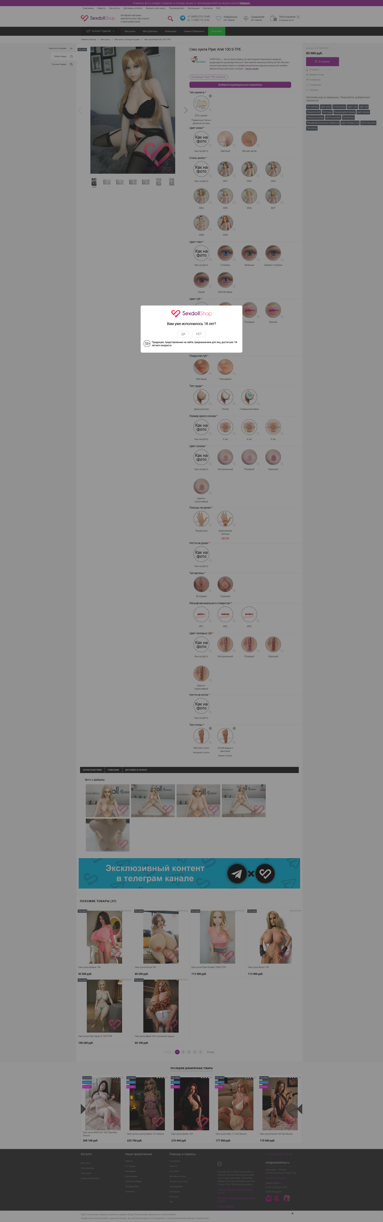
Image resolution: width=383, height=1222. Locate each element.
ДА (183, 334)
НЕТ (199, 334)
